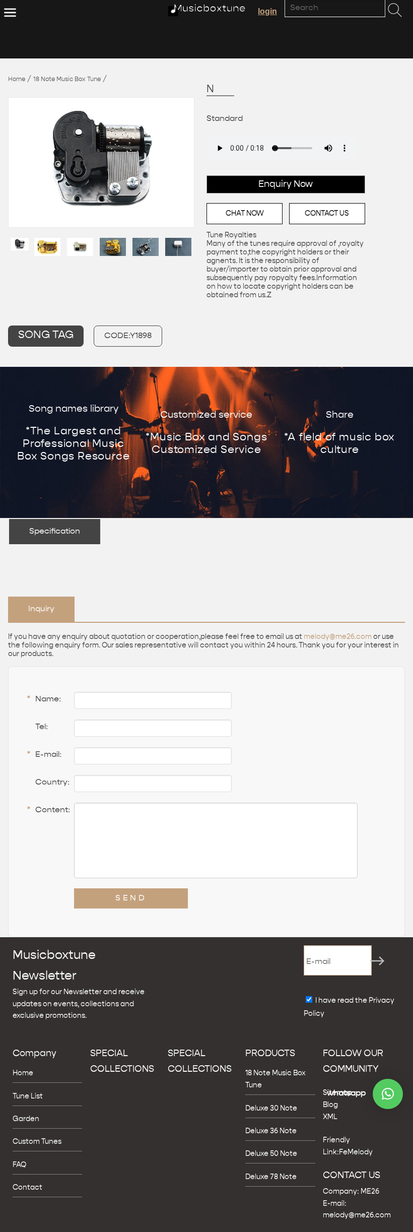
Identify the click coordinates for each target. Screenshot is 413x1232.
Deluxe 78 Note (271, 1177)
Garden (26, 1119)
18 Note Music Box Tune (67, 80)
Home (16, 80)
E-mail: (44, 755)
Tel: (41, 727)
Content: (48, 811)
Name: (44, 700)
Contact (27, 1187)
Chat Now (245, 213)
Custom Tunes (37, 1141)
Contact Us (327, 213)
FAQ (19, 1165)
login (267, 11)
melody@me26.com (338, 636)
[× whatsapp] (388, 1094)
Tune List (28, 1096)
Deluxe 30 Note (271, 1108)
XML (330, 1117)
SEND (131, 898)
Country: (52, 783)
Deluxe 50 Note (271, 1153)
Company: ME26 (351, 1191)
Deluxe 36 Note (271, 1131)
